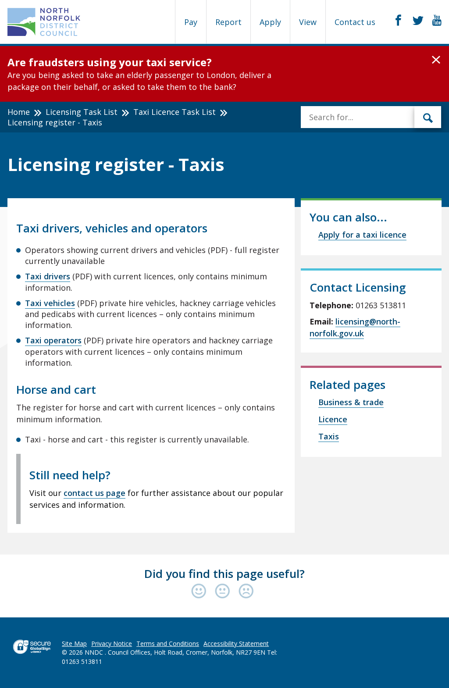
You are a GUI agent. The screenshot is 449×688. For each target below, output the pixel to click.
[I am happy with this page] (200, 591)
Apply (270, 22)
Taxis (328, 436)
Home (18, 112)
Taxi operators (53, 340)
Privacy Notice (111, 643)
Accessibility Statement (236, 643)
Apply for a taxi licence (362, 234)
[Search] (428, 117)
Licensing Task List (82, 112)
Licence (332, 419)
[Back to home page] (44, 22)
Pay (190, 22)
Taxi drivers (47, 276)
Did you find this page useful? (224, 573)
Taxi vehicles (50, 303)
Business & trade (351, 402)
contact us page (94, 493)
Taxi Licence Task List (174, 112)
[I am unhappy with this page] (246, 591)
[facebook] (398, 20)
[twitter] (418, 20)
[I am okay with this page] (224, 591)
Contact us (355, 22)
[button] (436, 60)
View (308, 22)
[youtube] (437, 20)
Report (228, 22)
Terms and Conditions (167, 643)
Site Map (74, 643)
